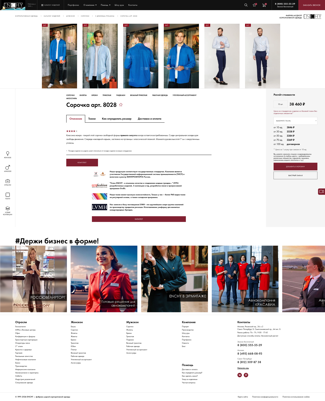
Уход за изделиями (189, 379)
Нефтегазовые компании (25, 359)
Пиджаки (120, 95)
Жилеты (83, 95)
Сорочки (70, 95)
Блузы (73, 326)
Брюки (95, 95)
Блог (183, 346)
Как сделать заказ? (190, 376)
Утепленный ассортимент (184, 95)
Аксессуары (71, 98)
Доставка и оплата (189, 369)
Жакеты (74, 336)
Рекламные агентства (24, 356)
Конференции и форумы (25, 336)
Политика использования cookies (296, 396)
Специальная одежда (24, 382)
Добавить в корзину (295, 166)
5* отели (19, 346)
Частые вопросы (188, 382)
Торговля (18, 353)
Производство (188, 329)
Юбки (73, 346)
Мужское (132, 322)
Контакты (132, 5)
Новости (185, 343)
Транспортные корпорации (26, 339)
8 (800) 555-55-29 (285, 3)
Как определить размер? (192, 372)
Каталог (139, 219)
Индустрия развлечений (25, 379)
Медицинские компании (25, 369)
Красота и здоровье (23, 349)
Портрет (185, 326)
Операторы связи (22, 343)
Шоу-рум (119, 5)
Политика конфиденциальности (265, 396)
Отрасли (21, 322)
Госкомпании (20, 326)
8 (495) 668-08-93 (249, 353)
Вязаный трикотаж (138, 95)
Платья (74, 349)
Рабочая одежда (160, 95)
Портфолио (73, 5)
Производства (21, 366)
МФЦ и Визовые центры (25, 329)
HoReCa (18, 376)
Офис (17, 333)
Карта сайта (243, 396)
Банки (17, 362)
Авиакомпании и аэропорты (26, 372)
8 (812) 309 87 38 (249, 362)
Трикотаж (107, 95)
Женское (77, 322)
